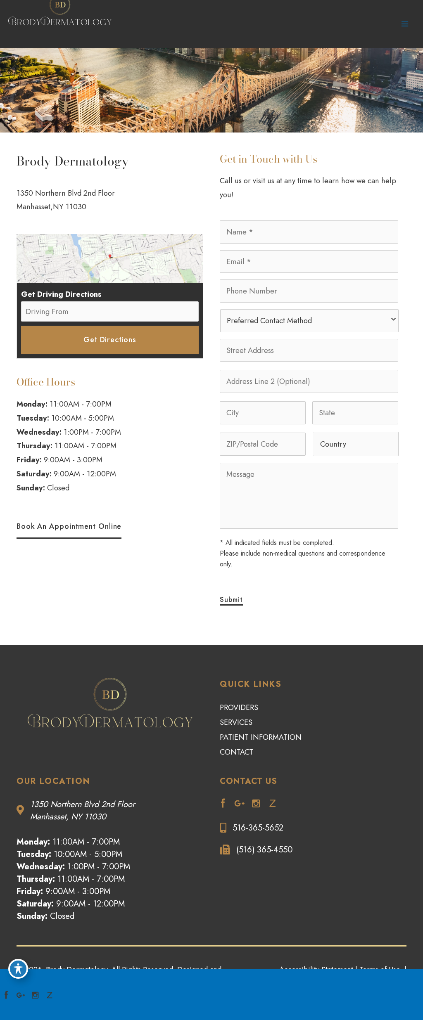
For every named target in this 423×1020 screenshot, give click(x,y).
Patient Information (261, 737)
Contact (236, 752)
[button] (69, 527)
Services (236, 722)
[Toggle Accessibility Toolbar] (18, 969)
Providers (239, 707)
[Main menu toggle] (405, 24)
